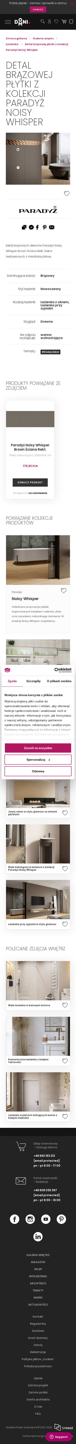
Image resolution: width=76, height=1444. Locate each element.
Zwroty (38, 1345)
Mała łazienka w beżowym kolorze (29, 1005)
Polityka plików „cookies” (38, 1359)
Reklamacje (38, 1352)
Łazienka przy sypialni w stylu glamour (32, 924)
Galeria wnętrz (38, 1255)
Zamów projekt (38, 1385)
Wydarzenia (38, 1276)
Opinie (38, 1378)
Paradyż (17, 592)
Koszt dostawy (38, 1338)
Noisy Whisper (25, 598)
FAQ (38, 1414)
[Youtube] (45, 1223)
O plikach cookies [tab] (59, 681)
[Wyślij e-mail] (52, 228)
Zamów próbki (38, 1392)
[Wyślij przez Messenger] (31, 228)
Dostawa (38, 1331)
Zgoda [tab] (12, 681)
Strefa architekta (38, 1399)
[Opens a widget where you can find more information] (58, 1437)
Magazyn (38, 1262)
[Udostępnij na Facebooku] (38, 228)
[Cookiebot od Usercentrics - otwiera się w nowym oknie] (55, 670)
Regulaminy (38, 1324)
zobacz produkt (30, 482)
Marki (38, 1298)
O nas (38, 1407)
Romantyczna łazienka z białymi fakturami (28, 1061)
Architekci (38, 1283)
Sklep (38, 1269)
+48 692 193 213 (44, 1156)
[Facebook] (14, 1223)
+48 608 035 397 (45, 1190)
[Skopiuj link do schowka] (24, 228)
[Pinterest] (61, 1223)
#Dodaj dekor (50, 352)
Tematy (38, 1290)
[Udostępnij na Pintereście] (45, 228)
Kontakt (38, 1317)
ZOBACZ (38, 9)
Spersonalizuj (36, 759)
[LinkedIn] (38, 1240)
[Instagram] (30, 1223)
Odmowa (38, 771)
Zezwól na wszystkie (38, 748)
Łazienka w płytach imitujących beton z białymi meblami (32, 1116)
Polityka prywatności (38, 1366)
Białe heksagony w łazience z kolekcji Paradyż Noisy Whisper (31, 868)
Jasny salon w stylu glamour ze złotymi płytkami (32, 813)
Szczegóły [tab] (33, 681)
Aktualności (38, 1305)
